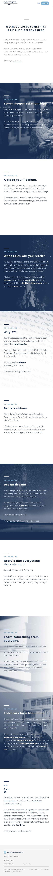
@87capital (10, 860)
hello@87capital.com (11, 857)
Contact (45, 3)
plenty (18, 803)
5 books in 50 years (16, 521)
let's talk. (17, 60)
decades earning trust (24, 809)
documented (9, 803)
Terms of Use (45, 869)
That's (34, 800)
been (39, 800)
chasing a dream (11, 800)
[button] (38, 3)
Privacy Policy (33, 869)
